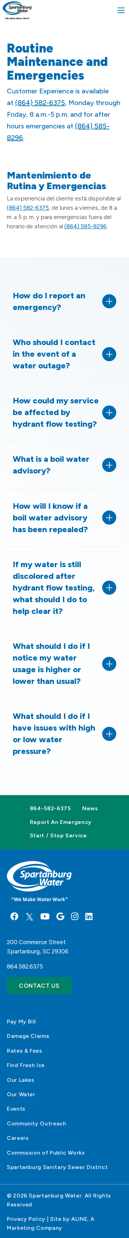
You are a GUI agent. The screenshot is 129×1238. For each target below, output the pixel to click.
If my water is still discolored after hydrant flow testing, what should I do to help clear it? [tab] (54, 587)
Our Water (21, 1094)
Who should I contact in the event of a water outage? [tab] (54, 353)
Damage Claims (28, 1036)
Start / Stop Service (58, 835)
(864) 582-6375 (40, 103)
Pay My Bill (21, 1021)
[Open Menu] (121, 10)
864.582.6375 (25, 966)
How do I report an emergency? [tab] (49, 301)
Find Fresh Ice (26, 1065)
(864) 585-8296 (85, 226)
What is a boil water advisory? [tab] (51, 464)
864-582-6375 (50, 808)
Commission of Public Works (46, 1152)
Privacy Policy (26, 1219)
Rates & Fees (24, 1050)
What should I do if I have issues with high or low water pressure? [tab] (54, 733)
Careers (18, 1138)
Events (16, 1108)
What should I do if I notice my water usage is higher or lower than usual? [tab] (51, 663)
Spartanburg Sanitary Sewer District (57, 1167)
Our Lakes (20, 1080)
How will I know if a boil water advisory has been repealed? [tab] (50, 517)
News (90, 808)
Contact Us (39, 985)
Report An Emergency (61, 822)
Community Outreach (36, 1123)
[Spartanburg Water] (17, 10)
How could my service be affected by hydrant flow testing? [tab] (56, 412)
